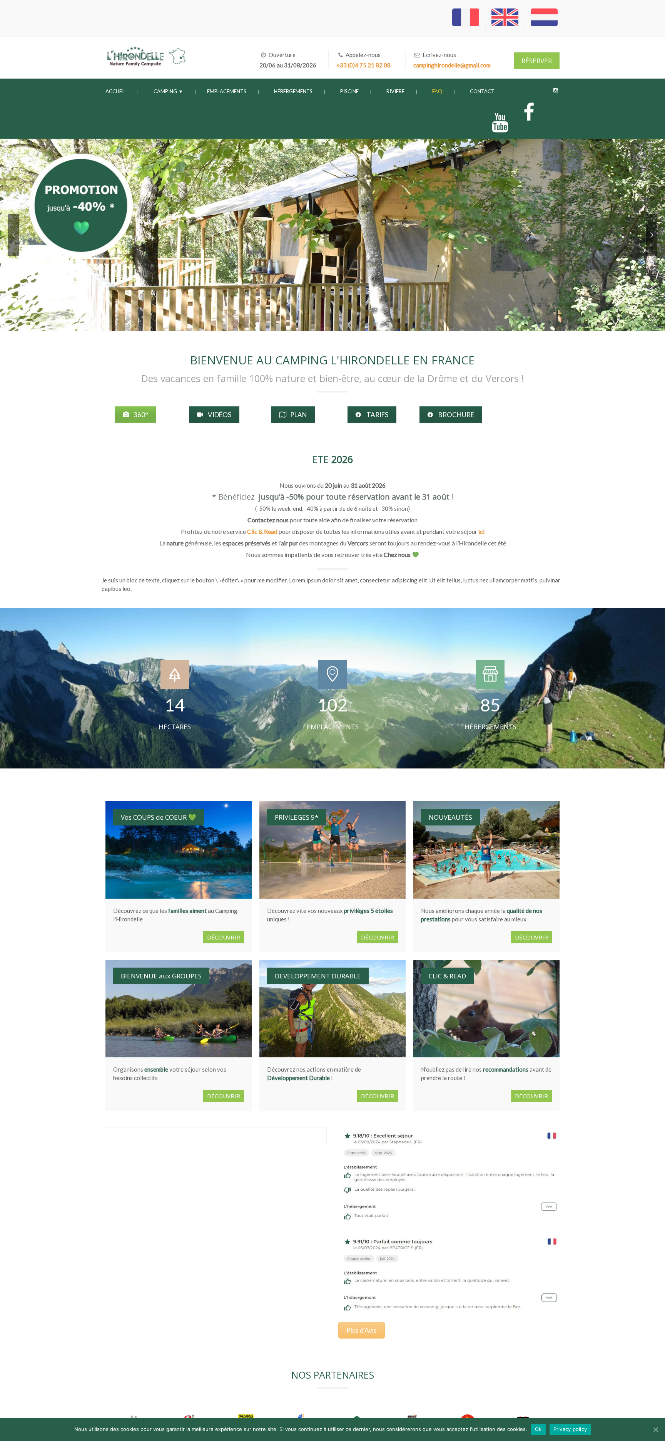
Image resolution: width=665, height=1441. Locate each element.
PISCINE (349, 91)
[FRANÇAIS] (466, 28)
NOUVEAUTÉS (450, 823)
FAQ (437, 91)
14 (175, 710)
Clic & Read (262, 537)
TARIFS (377, 417)
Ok (538, 1429)
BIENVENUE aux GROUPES (161, 981)
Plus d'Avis (372, 1339)
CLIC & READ (447, 981)
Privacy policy (570, 1429)
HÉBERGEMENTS (293, 91)
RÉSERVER (536, 60)
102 (332, 710)
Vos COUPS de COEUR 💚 (158, 823)
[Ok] (655, 1429)
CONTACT (482, 91)
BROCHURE (467, 417)
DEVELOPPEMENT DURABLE (318, 981)
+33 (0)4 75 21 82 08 (363, 65)
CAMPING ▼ (168, 91)
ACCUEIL (115, 91)
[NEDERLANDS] (544, 28)
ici (481, 537)
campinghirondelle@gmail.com (452, 65)
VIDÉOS (220, 417)
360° (141, 417)
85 (490, 710)
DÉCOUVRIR (223, 943)
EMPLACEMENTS (226, 91)
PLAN (298, 417)
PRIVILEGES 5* (296, 823)
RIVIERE (395, 91)
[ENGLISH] (505, 28)
